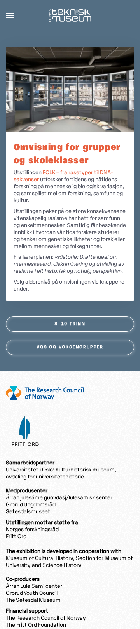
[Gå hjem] (70, 15)
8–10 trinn (70, 324)
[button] (10, 15)
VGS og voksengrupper (70, 347)
